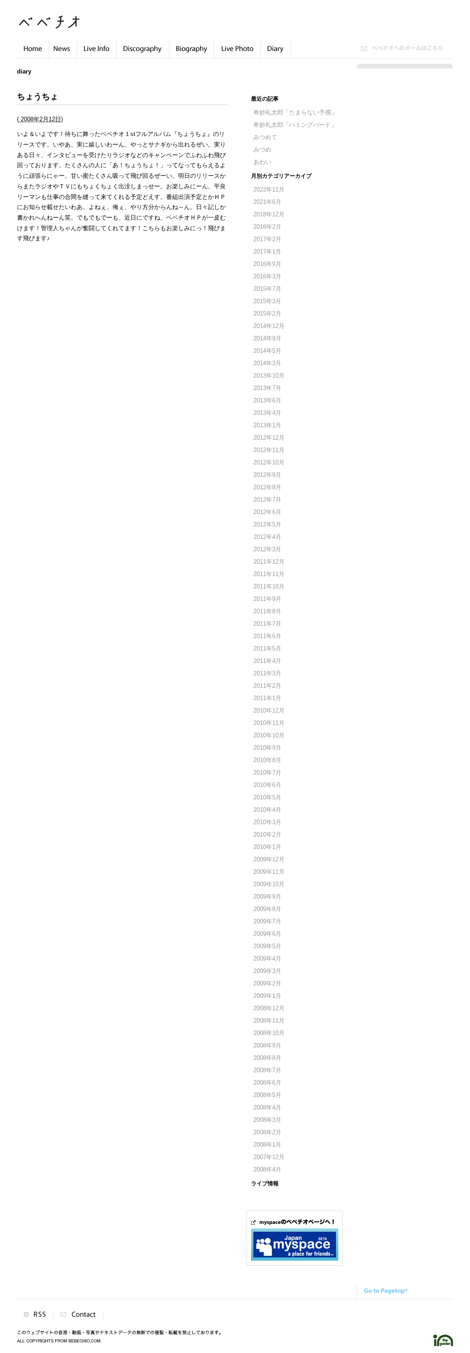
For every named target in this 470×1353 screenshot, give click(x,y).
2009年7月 (267, 921)
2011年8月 (267, 611)
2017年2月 (267, 239)
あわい (262, 162)
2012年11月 (269, 450)
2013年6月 (267, 400)
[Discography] (143, 54)
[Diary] (276, 54)
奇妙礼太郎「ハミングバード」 (295, 125)
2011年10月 (269, 586)
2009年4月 (267, 959)
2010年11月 (269, 723)
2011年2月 (267, 686)
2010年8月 (267, 760)
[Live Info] (96, 54)
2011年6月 (267, 636)
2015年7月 (267, 289)
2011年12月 (269, 562)
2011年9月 (267, 599)
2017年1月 (267, 252)
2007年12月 (269, 1157)
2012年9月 (267, 475)
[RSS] (35, 1315)
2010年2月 (267, 835)
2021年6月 (267, 202)
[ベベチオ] (49, 26)
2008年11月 (269, 1021)
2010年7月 (267, 773)
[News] (63, 54)
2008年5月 (267, 1095)
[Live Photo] (237, 54)
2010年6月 (267, 785)
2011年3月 (267, 673)
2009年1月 (267, 996)
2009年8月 (267, 909)
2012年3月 (267, 549)
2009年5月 (267, 946)
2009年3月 (267, 971)
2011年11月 (269, 574)
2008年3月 (267, 1120)
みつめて (265, 137)
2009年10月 (269, 884)
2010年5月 (267, 797)
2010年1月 (267, 847)
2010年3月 (267, 822)
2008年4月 (267, 1107)
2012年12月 (269, 438)
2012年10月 (269, 462)
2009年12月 (269, 859)
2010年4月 (267, 810)
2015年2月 (267, 314)
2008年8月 (267, 1058)
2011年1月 (267, 698)
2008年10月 (269, 1033)
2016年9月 (267, 264)
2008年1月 (267, 1145)
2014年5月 (267, 351)
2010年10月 (269, 735)
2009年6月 (267, 934)
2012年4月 (267, 537)
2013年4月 (267, 413)
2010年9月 (267, 748)
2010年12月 (269, 711)
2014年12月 (269, 326)
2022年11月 (269, 190)
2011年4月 (267, 661)
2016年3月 (267, 276)
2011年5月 (267, 648)
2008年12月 (269, 1008)
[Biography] (191, 54)
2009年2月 (267, 983)
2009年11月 (269, 872)
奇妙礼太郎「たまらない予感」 (295, 112)
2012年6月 (267, 512)
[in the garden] (443, 1344)
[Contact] (78, 1315)
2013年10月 (269, 376)
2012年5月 (267, 524)
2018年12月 (269, 214)
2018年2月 (267, 227)
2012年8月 (267, 487)
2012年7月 (267, 500)
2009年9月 (267, 897)
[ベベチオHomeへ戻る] (33, 54)
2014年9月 (267, 338)
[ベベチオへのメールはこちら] (402, 49)
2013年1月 (267, 425)
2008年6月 (267, 1083)
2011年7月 (267, 624)
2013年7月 (267, 388)
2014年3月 (267, 363)
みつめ (262, 150)
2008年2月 (267, 1132)
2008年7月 (267, 1070)
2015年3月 (267, 301)
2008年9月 (267, 1045)
